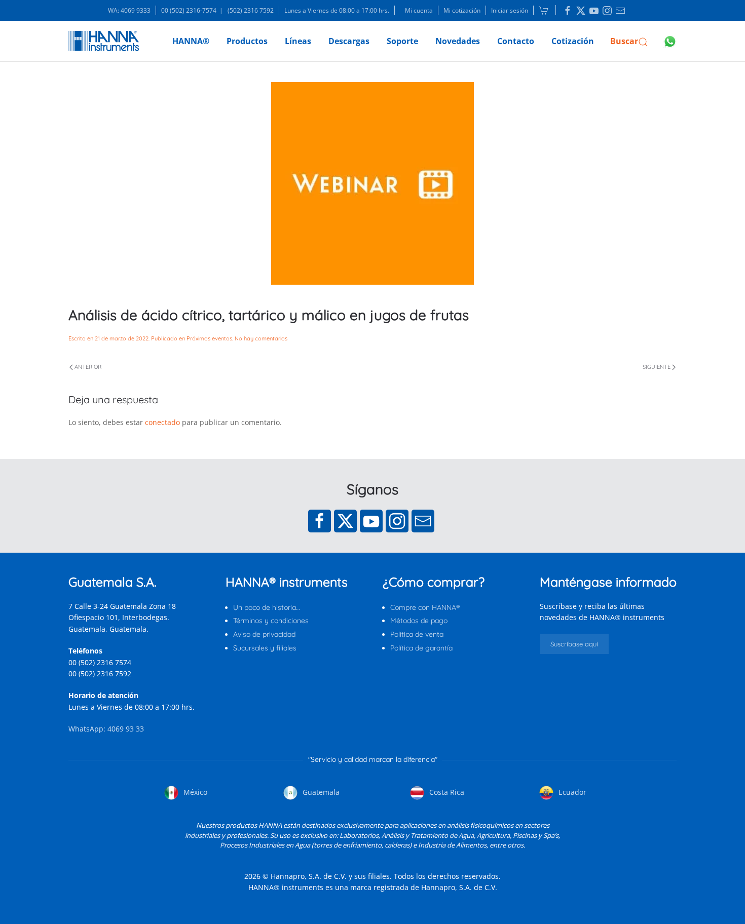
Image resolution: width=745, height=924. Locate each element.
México (194, 792)
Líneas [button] (298, 41)
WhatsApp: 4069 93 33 (106, 729)
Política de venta (416, 634)
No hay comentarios (261, 338)
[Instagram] (397, 521)
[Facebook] (319, 521)
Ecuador (571, 792)
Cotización (572, 41)
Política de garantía (421, 647)
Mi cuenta (419, 10)
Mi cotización (461, 10)
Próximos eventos (209, 338)
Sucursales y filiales (264, 647)
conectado (162, 422)
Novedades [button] (457, 41)
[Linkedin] (567, 11)
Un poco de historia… (266, 607)
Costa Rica (445, 792)
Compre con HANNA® (425, 607)
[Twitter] (345, 521)
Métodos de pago (419, 620)
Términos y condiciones (271, 620)
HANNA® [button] (190, 41)
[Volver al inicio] (103, 41)
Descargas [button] (348, 41)
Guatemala (320, 792)
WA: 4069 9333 (129, 10)
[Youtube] (371, 521)
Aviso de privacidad (264, 634)
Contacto (515, 41)
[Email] (423, 521)
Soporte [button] (402, 41)
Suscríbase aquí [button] (574, 644)
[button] (629, 41)
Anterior (87, 366)
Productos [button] (247, 41)
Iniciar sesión (509, 10)
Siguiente (656, 366)
